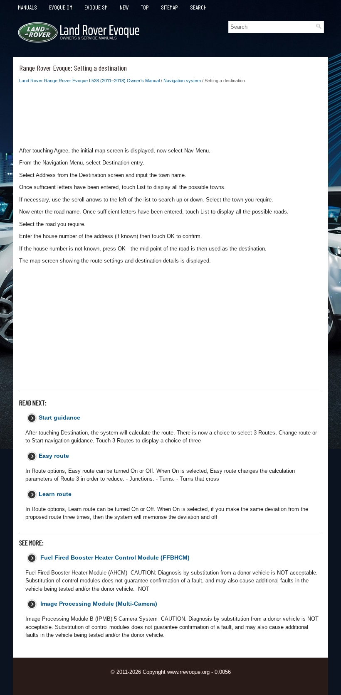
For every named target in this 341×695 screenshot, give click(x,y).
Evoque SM (96, 7)
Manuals (27, 7)
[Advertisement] (170, 117)
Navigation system (182, 80)
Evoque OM (60, 7)
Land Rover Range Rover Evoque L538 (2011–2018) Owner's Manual (89, 80)
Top (145, 7)
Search (198, 7)
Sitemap (169, 7)
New (124, 7)
